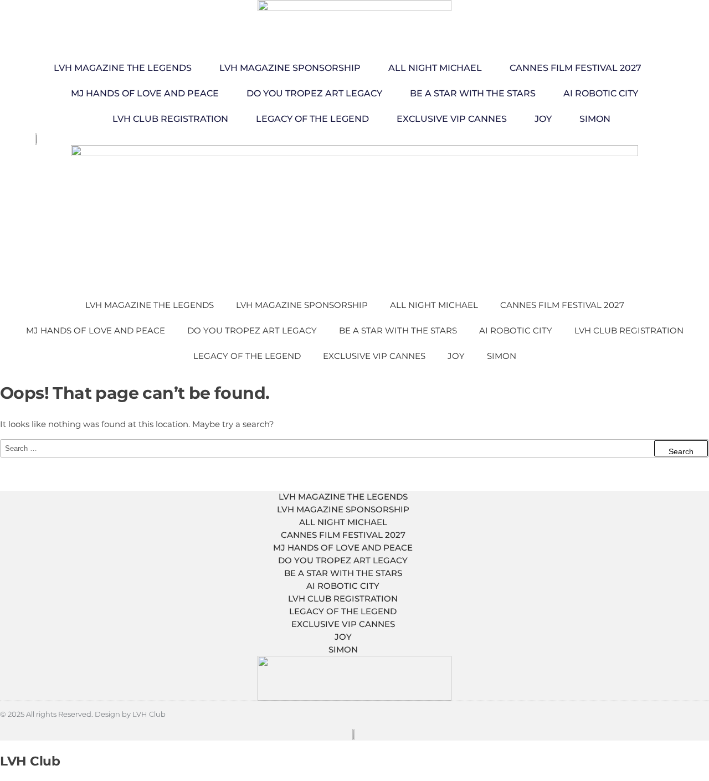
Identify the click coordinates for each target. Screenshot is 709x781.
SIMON (594, 119)
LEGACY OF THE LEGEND (312, 119)
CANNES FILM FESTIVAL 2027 (575, 68)
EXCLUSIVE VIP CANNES (452, 119)
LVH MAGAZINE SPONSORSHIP (290, 68)
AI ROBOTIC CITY (600, 93)
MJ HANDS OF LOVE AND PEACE (145, 93)
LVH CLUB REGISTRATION (170, 119)
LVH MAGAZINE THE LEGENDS (123, 68)
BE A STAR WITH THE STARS (473, 93)
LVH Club (30, 761)
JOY (543, 119)
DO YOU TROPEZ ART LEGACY (314, 93)
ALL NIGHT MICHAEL (435, 68)
